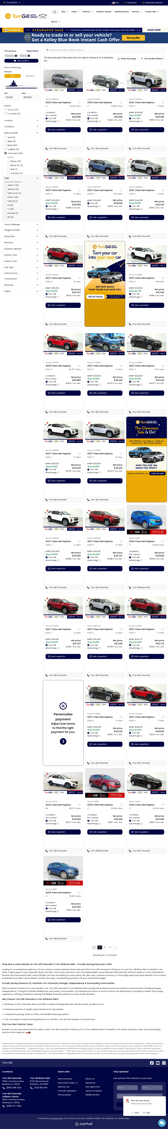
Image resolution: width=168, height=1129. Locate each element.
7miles (160, 720)
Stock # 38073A (52, 99)
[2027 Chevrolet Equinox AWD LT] (63, 168)
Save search (23, 60)
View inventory (65, 1078)
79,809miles (116, 106)
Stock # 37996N (94, 450)
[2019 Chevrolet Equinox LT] (105, 81)
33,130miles (75, 106)
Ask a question (58, 129)
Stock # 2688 (51, 889)
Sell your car (63, 1086)
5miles (160, 106)
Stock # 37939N (94, 714)
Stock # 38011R (52, 187)
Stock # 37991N (135, 626)
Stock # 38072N (94, 626)
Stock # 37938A (52, 362)
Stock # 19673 (135, 801)
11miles (119, 720)
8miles (77, 281)
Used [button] (74, 11)
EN (117, 2)
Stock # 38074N (94, 187)
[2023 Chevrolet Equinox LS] (63, 81)
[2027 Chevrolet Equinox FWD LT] (146, 81)
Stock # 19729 (51, 801)
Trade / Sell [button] (150, 11)
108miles (160, 281)
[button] (12, 2)
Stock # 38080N (52, 450)
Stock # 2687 (134, 538)
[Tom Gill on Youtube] (157, 1063)
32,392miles (158, 808)
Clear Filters (32, 51)
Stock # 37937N (135, 714)
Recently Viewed (154, 2)
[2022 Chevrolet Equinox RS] (63, 783)
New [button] (63, 11)
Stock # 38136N (135, 99)
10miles (118, 457)
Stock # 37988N (135, 362)
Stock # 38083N (52, 538)
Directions (90, 1082)
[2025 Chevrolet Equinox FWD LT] (63, 344)
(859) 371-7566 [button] (13, 1106)
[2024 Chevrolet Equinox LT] (146, 520)
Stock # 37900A (94, 99)
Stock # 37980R (135, 275)
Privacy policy (64, 1094)
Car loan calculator (67, 1090)
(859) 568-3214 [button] (13, 1087)
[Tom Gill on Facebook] (151, 1063)
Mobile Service (122, 11)
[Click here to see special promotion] (84, 29)
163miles (118, 193)
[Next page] (115, 947)
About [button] (54, 21)
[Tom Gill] (27, 16)
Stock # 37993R (52, 626)
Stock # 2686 (92, 801)
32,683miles (116, 808)
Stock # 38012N (52, 275)
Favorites (131, 2)
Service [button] (135, 11)
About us (90, 1078)
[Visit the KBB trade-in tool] (84, 37)
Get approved (92, 1086)
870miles (159, 369)
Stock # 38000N (135, 187)
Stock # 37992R (93, 362)
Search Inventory (54, 12)
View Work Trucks (66, 1082)
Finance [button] (86, 11)
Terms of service (94, 1090)
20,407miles (75, 369)
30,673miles (75, 808)
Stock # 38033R (94, 538)
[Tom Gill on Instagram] (163, 1063)
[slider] (4, 88)
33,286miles (75, 896)
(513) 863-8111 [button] (40, 1087)
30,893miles (158, 545)
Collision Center (104, 11)
